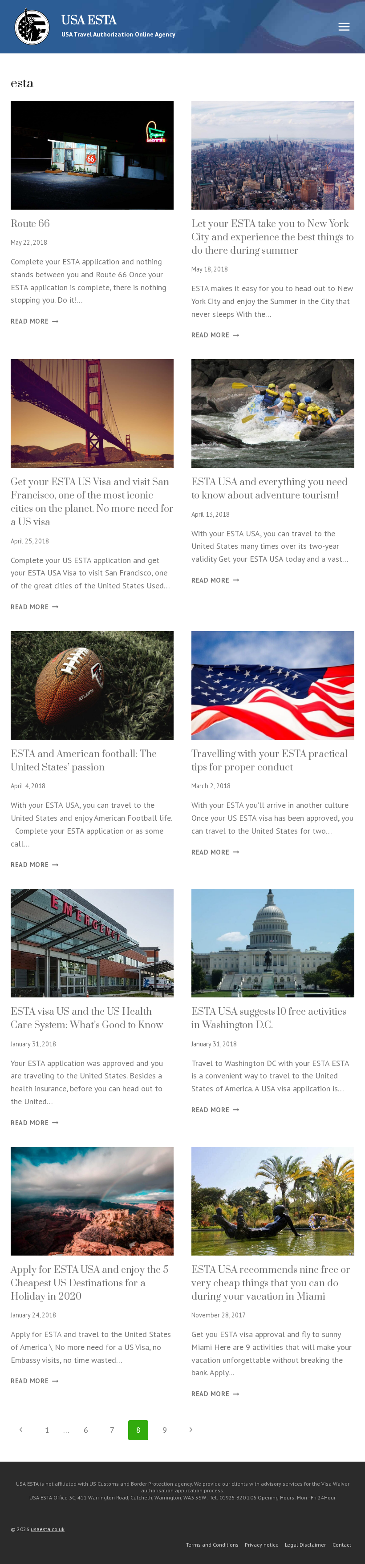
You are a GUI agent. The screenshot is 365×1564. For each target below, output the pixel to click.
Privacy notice (262, 1544)
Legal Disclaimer (305, 1544)
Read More (34, 321)
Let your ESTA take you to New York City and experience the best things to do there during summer (272, 237)
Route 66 (30, 224)
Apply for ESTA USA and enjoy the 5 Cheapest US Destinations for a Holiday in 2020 (89, 1283)
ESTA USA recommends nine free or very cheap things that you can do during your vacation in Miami (270, 1283)
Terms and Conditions (212, 1544)
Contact (342, 1544)
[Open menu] (343, 26)
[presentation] (92, 155)
